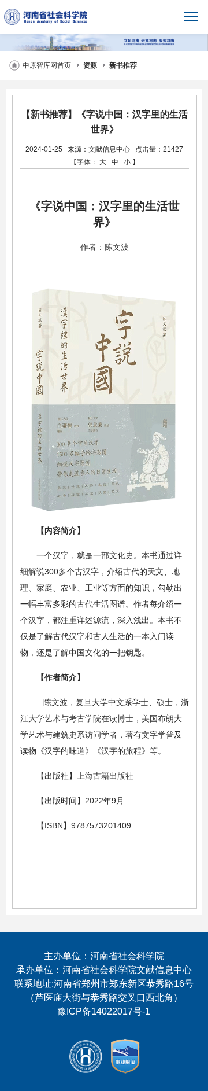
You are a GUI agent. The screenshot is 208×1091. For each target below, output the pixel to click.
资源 (90, 65)
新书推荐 (123, 65)
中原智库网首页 (47, 65)
